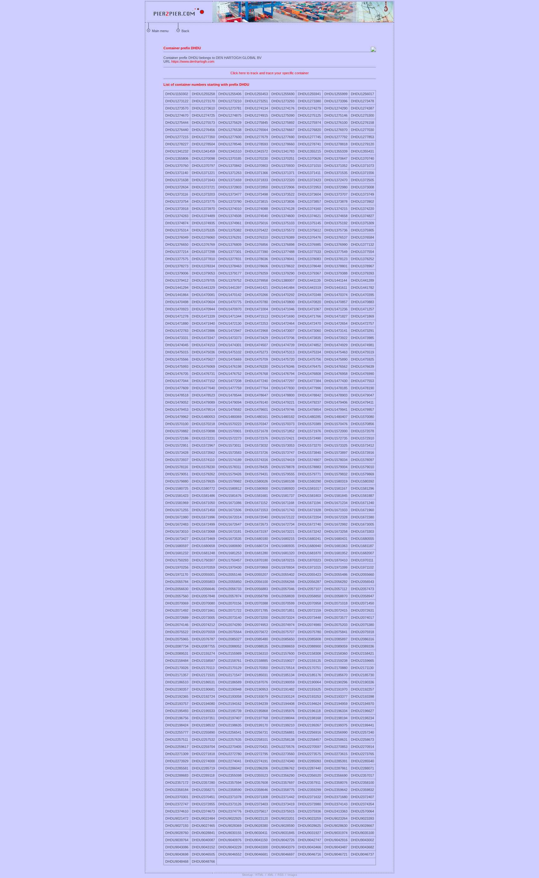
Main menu (160, 31)
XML (271, 874)
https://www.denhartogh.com (192, 61)
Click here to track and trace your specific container (270, 73)
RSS (281, 874)
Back (185, 31)
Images (292, 874)
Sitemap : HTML (253, 874)
